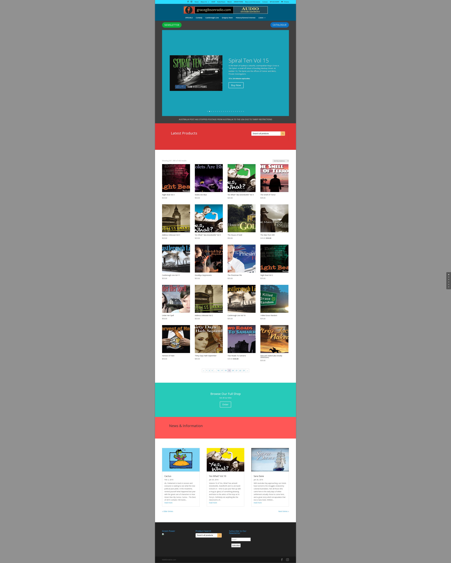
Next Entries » (283, 511)
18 (241, 111)
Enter (225, 404)
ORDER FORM (238, 2)
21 (236, 370)
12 (229, 111)
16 (237, 111)
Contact (265, 2)
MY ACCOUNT (274, 2)
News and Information (252, 2)
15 (235, 111)
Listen (261, 18)
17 (239, 111)
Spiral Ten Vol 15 (249, 60)
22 (240, 370)
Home (197, 2)
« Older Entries (167, 511)
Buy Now (236, 85)
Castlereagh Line (212, 18)
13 (231, 111)
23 (244, 370)
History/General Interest (245, 18)
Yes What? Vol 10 (217, 476)
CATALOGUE (280, 24)
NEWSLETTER (171, 25)
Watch (229, 2)
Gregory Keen (227, 18)
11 (227, 111)
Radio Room (221, 2)
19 (243, 111)
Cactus (167, 476)
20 (233, 370)
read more (168, 503)
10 (225, 111)
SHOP (213, 2)
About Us (204, 2)
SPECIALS (189, 18)
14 (233, 111)
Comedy (199, 18)
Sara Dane (259, 476)
